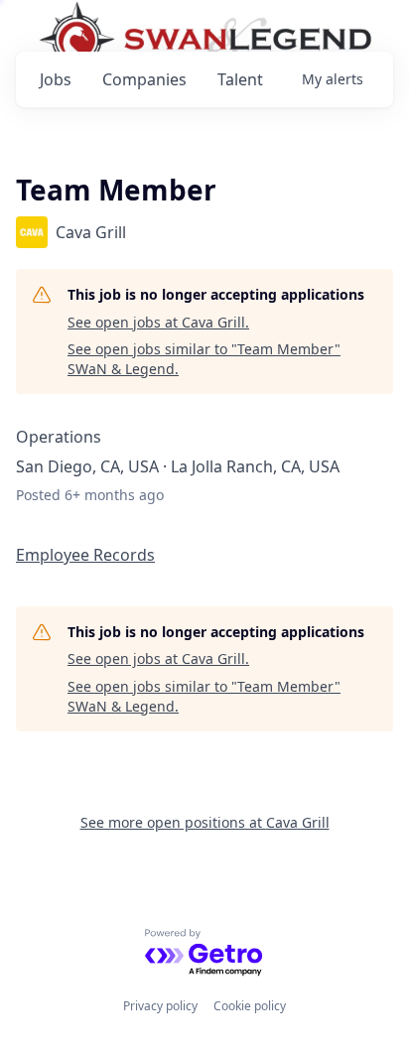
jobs (55, 79)
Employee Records (85, 555)
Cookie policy (249, 1005)
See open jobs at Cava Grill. (158, 322)
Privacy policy (160, 1005)
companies (144, 79)
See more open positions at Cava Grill (205, 822)
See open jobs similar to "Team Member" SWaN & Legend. (204, 358)
